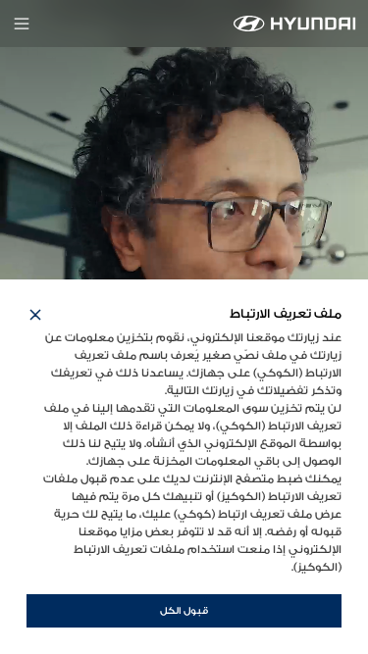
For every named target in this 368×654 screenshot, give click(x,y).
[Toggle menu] (21, 23)
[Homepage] (295, 23)
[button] (35, 315)
